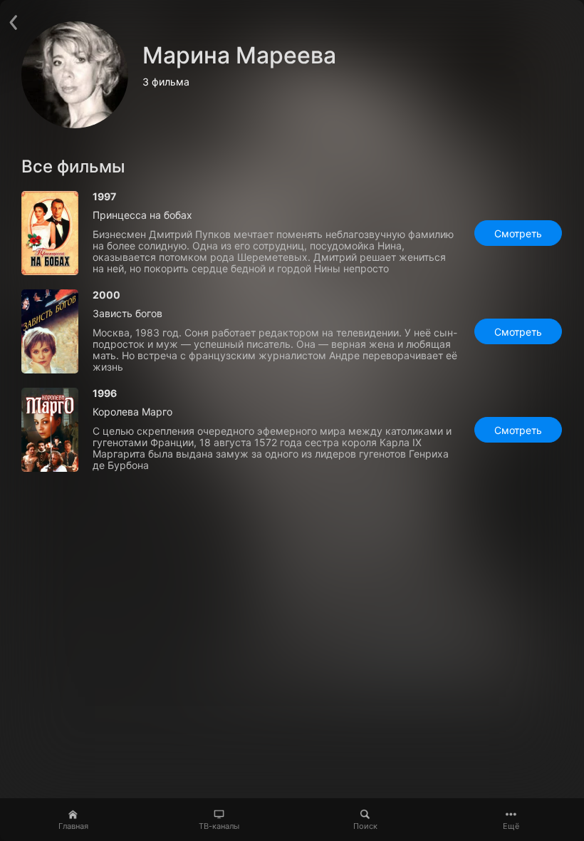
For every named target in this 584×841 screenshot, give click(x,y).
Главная (73, 826)
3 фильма (165, 82)
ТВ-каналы (219, 826)
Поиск (365, 826)
